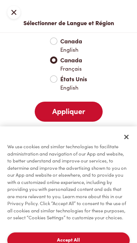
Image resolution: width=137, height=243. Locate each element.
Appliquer (68, 111)
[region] (68, 184)
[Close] (126, 137)
